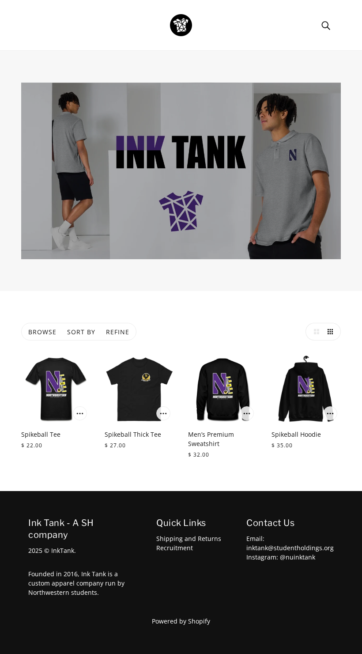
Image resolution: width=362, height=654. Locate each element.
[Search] (325, 25)
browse (42, 332)
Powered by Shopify (181, 621)
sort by (81, 332)
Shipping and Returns (188, 538)
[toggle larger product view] (314, 331)
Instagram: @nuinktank (280, 557)
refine (117, 332)
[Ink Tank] (181, 24)
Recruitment (174, 548)
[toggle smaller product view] (332, 331)
